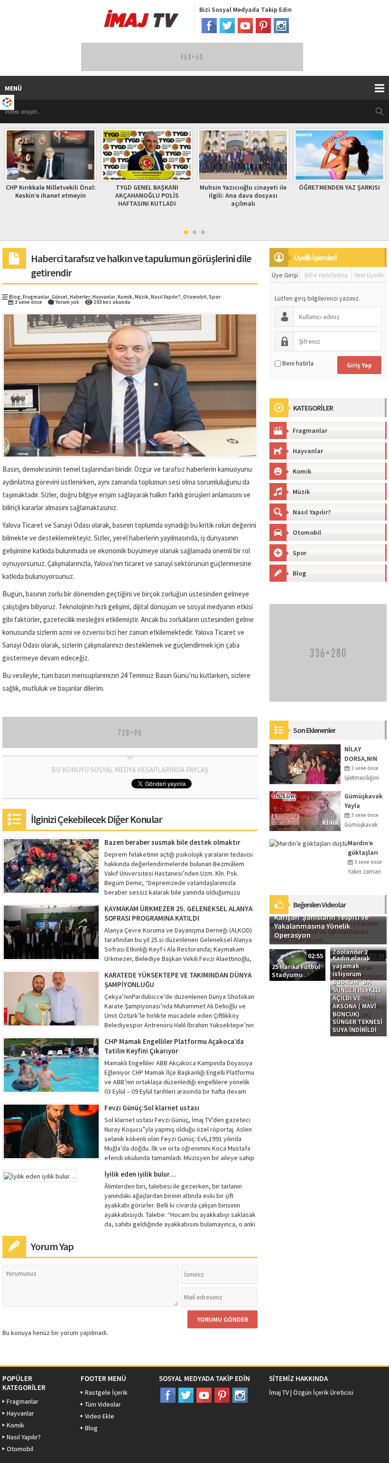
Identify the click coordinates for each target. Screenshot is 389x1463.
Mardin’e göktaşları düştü (363, 848)
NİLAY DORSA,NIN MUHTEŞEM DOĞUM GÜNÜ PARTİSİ (364, 754)
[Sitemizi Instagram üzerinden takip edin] (281, 25)
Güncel (59, 296)
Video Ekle (99, 1416)
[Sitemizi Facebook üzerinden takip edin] (209, 25)
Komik (125, 296)
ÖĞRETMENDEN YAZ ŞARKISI (339, 187)
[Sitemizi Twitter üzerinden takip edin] (227, 25)
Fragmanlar (36, 296)
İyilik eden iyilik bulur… (140, 1174)
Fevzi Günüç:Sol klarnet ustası (151, 1107)
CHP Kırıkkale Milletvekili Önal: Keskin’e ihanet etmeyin (51, 191)
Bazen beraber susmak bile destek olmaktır (172, 842)
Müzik (141, 296)
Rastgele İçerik (106, 1392)
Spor (215, 296)
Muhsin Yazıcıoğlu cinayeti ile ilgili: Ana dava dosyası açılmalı (243, 195)
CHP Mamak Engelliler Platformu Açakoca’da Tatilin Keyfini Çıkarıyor (174, 1046)
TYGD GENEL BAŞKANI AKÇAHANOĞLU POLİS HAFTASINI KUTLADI (147, 195)
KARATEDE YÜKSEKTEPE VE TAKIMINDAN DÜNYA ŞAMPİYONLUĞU (177, 979)
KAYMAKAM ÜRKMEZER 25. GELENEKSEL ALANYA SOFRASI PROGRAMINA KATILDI (178, 913)
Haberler (80, 296)
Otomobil (194, 296)
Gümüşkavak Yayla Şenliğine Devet (363, 801)
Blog (14, 296)
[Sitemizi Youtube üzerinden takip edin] (245, 25)
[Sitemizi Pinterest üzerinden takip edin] (263, 25)
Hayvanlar (104, 296)
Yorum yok (67, 302)
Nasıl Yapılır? (166, 296)
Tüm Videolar (103, 1404)
